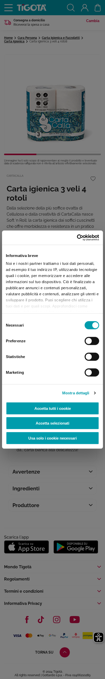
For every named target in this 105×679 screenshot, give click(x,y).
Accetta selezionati (52, 423)
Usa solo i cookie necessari (52, 438)
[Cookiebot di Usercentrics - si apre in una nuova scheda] (77, 237)
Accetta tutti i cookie (52, 408)
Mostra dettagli (75, 393)
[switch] (92, 341)
